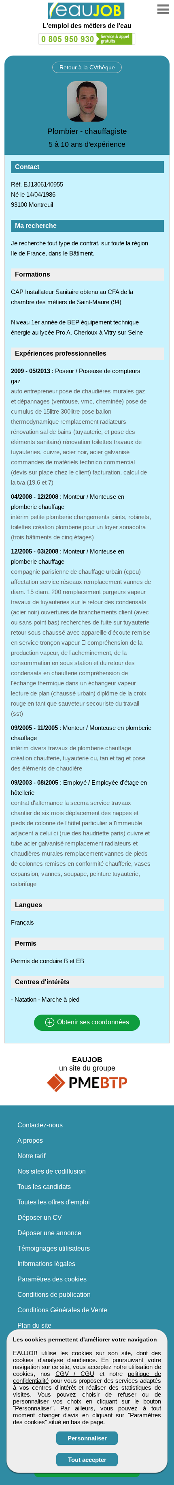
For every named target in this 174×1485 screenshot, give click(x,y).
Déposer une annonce (49, 1233)
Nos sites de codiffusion (51, 1171)
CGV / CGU (74, 1373)
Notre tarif (31, 1155)
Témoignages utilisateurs (53, 1248)
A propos (30, 1140)
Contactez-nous (40, 1125)
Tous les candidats (44, 1186)
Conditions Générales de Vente (62, 1310)
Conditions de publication (54, 1294)
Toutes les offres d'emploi (53, 1202)
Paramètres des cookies (52, 1279)
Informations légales (46, 1263)
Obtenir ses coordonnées (92, 1022)
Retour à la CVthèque (87, 67)
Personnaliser (87, 1438)
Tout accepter (87, 1459)
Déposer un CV (39, 1217)
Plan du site (34, 1325)
